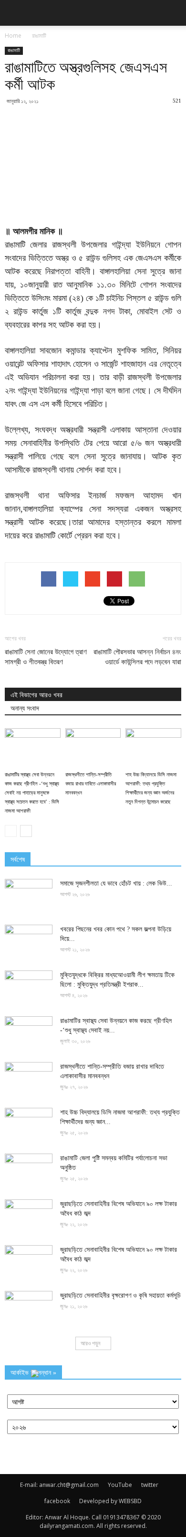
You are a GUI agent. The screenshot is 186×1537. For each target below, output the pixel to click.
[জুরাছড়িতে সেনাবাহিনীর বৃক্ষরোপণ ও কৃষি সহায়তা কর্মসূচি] (28, 1307)
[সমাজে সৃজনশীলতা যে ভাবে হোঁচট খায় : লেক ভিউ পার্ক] (28, 895)
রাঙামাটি (14, 50)
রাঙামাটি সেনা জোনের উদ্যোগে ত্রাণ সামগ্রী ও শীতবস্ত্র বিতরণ (46, 657)
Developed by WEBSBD (110, 1501)
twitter (149, 1485)
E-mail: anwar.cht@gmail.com (59, 1485)
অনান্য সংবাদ (24, 708)
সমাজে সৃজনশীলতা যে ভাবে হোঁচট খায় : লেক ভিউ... (116, 883)
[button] (172, 13)
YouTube (120, 1485)
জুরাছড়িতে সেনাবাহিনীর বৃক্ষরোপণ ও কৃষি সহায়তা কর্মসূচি (120, 1295)
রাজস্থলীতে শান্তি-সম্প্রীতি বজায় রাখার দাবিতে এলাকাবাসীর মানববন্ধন (90, 783)
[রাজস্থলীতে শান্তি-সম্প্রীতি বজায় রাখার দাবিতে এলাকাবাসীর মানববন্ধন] (93, 747)
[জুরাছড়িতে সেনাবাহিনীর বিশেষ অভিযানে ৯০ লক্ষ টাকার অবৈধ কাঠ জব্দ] (28, 1216)
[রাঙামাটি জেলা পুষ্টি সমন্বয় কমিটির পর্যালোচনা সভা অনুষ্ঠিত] (28, 1170)
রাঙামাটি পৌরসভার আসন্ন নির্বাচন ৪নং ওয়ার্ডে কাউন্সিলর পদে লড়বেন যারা (137, 657)
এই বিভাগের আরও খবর (36, 695)
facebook (57, 1501)
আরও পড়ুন (90, 1343)
